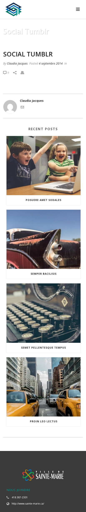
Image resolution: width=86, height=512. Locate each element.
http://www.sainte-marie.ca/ (28, 503)
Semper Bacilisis (44, 274)
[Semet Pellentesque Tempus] (43, 313)
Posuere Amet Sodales (43, 200)
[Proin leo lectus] (43, 386)
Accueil (31, 41)
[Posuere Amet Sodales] (43, 165)
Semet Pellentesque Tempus (43, 347)
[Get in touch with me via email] (22, 108)
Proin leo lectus (43, 421)
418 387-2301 (20, 497)
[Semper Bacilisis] (43, 239)
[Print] (24, 72)
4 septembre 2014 (51, 63)
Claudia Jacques (17, 63)
